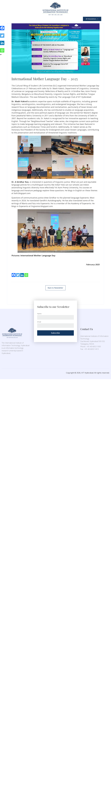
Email (39, 322)
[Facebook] (14, 273)
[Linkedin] (22, 273)
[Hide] (1, 54)
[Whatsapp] (26, 273)
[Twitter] (18, 273)
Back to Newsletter (55, 288)
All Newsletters (91, 19)
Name (39, 314)
